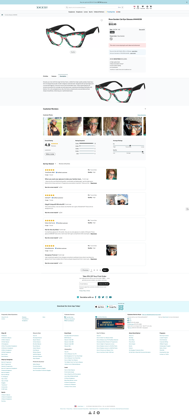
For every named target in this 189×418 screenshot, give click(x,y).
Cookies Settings (139, 414)
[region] (94, 414)
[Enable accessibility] (187, 209)
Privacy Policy (53, 416)
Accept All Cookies (150, 414)
